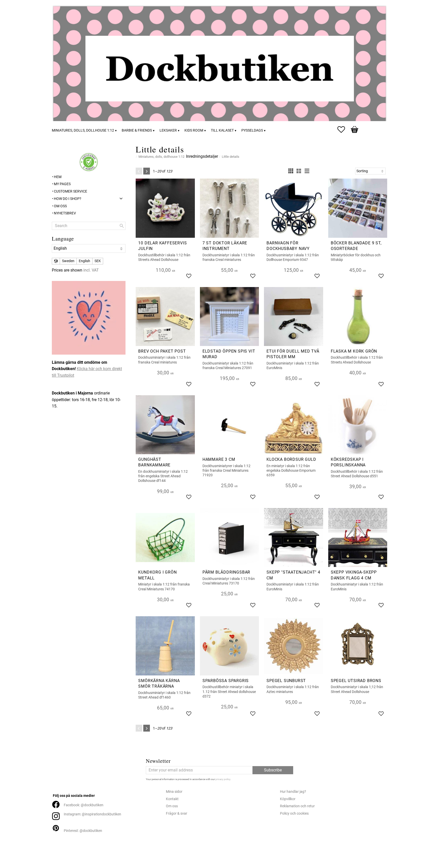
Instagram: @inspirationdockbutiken (92, 814)
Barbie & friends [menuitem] (137, 130)
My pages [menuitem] (62, 184)
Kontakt (172, 799)
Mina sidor (174, 791)
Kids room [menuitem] (193, 130)
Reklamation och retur (297, 806)
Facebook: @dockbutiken (83, 805)
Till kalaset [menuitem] (222, 130)
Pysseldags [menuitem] (252, 130)
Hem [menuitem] (57, 177)
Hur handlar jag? (293, 791)
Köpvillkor (287, 799)
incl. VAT (91, 270)
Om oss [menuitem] (60, 206)
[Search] (122, 226)
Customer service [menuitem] (70, 191)
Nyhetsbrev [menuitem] (65, 213)
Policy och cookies (294, 813)
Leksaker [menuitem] (168, 130)
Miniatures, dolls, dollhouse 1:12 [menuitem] (83, 130)
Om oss (172, 806)
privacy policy (222, 779)
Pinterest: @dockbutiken (83, 831)
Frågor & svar (176, 813)
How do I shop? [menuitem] (67, 199)
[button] (343, 129)
